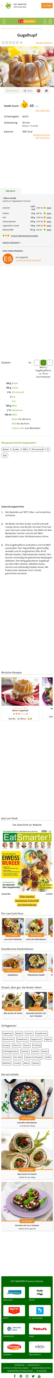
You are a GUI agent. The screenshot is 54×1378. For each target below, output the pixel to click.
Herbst (35, 1051)
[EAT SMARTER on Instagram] (27, 1376)
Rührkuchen (8, 1039)
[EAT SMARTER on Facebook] (15, 1376)
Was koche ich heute (13, 1013)
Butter (15, 383)
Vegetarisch (36, 1039)
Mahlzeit (6, 1063)
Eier (14, 396)
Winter (45, 1051)
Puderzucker (18, 428)
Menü (4, 23)
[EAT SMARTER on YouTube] (39, 1376)
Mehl (14, 405)
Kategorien (41, 1371)
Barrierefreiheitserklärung (20, 1371)
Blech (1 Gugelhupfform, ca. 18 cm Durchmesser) (43, 372)
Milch (14, 414)
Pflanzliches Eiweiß (36, 975)
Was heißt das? (42, 110)
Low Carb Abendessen (36, 939)
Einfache (6, 1057)
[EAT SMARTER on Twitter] (33, 1376)
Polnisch (16, 1045)
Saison (27, 1045)
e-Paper (49, 893)
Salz (14, 401)
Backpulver (17, 410)
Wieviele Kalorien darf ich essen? (41, 136)
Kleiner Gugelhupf (20, 710)
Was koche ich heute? (27, 1174)
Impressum (19, 1365)
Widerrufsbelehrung (41, 1368)
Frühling (37, 1045)
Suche (45, 23)
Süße (48, 1057)
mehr (49, 208)
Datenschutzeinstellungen (15, 1368)
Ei (48, 449)
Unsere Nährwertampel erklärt (24, 236)
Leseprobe (5, 893)
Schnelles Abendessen (27, 1122)
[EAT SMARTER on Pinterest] (21, 1376)
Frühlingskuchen (10, 1051)
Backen (19, 1033)
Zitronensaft (18, 392)
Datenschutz (33, 1365)
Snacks (17, 1063)
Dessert (36, 1063)
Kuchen (29, 1033)
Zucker (15, 387)
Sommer (25, 1051)
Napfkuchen (41, 1033)
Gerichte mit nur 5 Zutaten (27, 1225)
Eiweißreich (13, 975)
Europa (6, 1045)
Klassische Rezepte (33, 1057)
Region (48, 1039)
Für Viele (18, 1057)
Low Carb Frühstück (13, 939)
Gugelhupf (7, 1033)
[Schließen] (2, 5)
